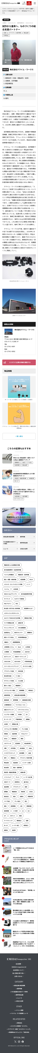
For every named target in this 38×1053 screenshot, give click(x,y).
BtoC (19, 647)
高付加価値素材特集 (26, 594)
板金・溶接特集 (17, 767)
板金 (14, 796)
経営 (20, 816)
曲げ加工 (26, 782)
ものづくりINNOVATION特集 (12, 618)
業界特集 (22, 536)
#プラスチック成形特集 (15, 33)
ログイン (24, 4)
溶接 (27, 820)
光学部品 (13, 748)
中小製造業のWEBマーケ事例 (9, 542)
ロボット (12, 816)
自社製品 (22, 748)
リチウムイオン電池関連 (10, 729)
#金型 (4, 33)
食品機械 (6, 787)
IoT (5, 816)
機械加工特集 (28, 618)
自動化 (22, 796)
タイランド (7, 599)
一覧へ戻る (19, 436)
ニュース (5, 549)
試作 (5, 758)
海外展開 (21, 753)
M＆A (31, 579)
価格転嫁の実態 (26, 700)
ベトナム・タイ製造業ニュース (19, 1013)
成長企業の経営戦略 (8, 536)
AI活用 (6, 724)
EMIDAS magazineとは (19, 967)
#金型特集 (17, 465)
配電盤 (6, 791)
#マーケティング (18, 499)
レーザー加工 (15, 825)
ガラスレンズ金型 (9, 681)
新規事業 (6, 811)
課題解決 (29, 632)
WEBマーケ (7, 782)
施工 (26, 801)
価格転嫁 (6, 700)
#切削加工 (6, 35)
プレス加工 (17, 801)
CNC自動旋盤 (22, 628)
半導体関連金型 (22, 637)
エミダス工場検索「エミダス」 (19, 1026)
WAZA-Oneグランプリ (10, 594)
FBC (17, 603)
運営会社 (19, 1023)
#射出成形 (26, 33)
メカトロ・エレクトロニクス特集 (13, 584)
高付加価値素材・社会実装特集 (12, 570)
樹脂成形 (14, 738)
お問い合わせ (18, 976)
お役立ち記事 (23, 549)
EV (27, 714)
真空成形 (15, 763)
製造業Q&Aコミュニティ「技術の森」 (19, 1032)
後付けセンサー (18, 632)
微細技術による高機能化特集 (12, 565)
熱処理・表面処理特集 (10, 772)
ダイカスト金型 (27, 666)
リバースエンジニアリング (11, 666)
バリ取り (15, 811)
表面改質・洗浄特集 (23, 574)
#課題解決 (17, 462)
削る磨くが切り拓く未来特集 (12, 608)
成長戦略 (22, 579)
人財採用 (15, 589)
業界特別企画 (23, 543)
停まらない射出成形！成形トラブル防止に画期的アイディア (24, 459)
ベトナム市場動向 (9, 574)
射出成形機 (27, 743)
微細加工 (13, 758)
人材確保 (6, 652)
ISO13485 (17, 661)
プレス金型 (25, 729)
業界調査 (15, 700)
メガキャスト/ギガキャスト (11, 613)
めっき (6, 825)
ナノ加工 (18, 676)
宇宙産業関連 (16, 652)
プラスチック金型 (9, 671)
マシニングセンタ (9, 628)
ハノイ (28, 584)
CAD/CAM (7, 661)
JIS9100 (27, 652)
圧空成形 (17, 743)
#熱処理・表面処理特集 (20, 478)
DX (29, 811)
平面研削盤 (19, 719)
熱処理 (23, 791)
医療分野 (22, 772)
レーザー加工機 (28, 777)
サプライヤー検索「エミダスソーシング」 (19, 1029)
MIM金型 (20, 671)
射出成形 (6, 767)
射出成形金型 (7, 676)
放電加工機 (15, 724)
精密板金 (14, 791)
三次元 (31, 791)
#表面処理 (31, 478)
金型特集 (14, 734)
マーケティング (8, 820)
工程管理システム (9, 647)
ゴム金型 (20, 681)
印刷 (5, 748)
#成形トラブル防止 (27, 462)
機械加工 (19, 820)
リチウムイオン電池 (9, 690)
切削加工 (26, 825)
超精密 (28, 719)
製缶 (5, 806)
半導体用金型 (28, 661)
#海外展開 (24, 496)
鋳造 (22, 738)
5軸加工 (6, 642)
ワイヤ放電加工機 (9, 623)
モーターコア (7, 719)
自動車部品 (7, 695)
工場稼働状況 (7, 705)
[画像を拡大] (33, 257)
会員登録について (18, 970)
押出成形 (6, 763)
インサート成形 (26, 763)
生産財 (14, 830)
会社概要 (18, 964)
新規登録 (29, 4)
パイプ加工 (7, 801)
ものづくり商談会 (19, 599)
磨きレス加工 (7, 685)
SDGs (5, 738)
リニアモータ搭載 (9, 714)
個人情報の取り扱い (18, 973)
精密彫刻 (18, 685)
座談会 (6, 830)
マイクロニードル (20, 705)
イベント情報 (19, 1010)
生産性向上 (7, 632)
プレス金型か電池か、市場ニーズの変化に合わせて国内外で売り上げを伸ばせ (24, 492)
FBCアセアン (7, 603)
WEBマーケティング (20, 656)
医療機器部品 (16, 642)
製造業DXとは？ (28, 608)
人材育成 (27, 647)
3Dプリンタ (7, 656)
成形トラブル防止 (9, 637)
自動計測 (20, 623)
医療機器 (21, 690)
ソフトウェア (7, 777)
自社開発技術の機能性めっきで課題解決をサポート (24, 475)
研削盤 (6, 734)
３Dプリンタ (7, 743)
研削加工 (30, 690)
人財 (21, 806)
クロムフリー (24, 734)
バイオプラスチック (9, 753)
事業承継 (29, 806)
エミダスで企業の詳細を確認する (20, 362)
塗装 (26, 787)
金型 (29, 753)
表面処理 (30, 796)
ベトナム (6, 589)
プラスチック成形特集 (26, 758)
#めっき (16, 481)
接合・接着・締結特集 (10, 579)
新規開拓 (13, 806)
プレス (17, 777)
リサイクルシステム (23, 709)
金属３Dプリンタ (8, 709)
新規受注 (17, 782)
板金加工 (6, 796)
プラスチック (16, 787)
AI (23, 811)
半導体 (20, 714)
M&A (30, 748)
